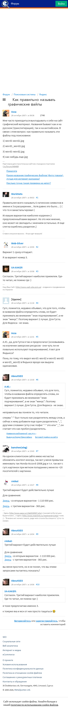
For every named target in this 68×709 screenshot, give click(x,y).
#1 (37, 197)
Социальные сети (11, 641)
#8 (37, 484)
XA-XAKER (16, 267)
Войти (61, 4)
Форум (6, 94)
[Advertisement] (34, 16)
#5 (37, 336)
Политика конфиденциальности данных (23, 668)
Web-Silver (17, 243)
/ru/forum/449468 (10, 166)
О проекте (8, 660)
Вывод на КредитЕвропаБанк (19, 437)
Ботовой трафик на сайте (46, 437)
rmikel (14, 481)
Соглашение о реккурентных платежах (22, 677)
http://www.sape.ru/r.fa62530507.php (25, 513)
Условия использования (15, 664)
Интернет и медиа (12, 650)
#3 (37, 271)
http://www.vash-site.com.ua (28, 287)
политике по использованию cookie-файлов (34, 704)
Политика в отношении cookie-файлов (22, 672)
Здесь (6, 500)
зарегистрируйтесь (46, 620)
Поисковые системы (24, 94)
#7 (37, 451)
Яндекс (43, 94)
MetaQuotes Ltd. (22, 689)
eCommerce (9, 654)
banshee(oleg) (19, 447)
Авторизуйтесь (22, 620)
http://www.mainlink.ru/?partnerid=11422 (40, 515)
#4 (37, 302)
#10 (37, 584)
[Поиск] (52, 4)
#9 (37, 534)
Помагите (11, 170)
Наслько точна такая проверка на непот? (28, 183)
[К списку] (9, 100)
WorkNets (16, 194)
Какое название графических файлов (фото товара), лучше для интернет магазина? (35, 177)
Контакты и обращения (15, 681)
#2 (37, 246)
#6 (37, 379)
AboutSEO (17, 376)
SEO (4, 636)
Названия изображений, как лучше (21, 433)
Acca (13, 111)
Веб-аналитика (10, 645)
